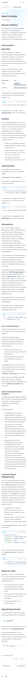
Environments (6, 218)
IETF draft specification (17, 272)
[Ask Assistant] (24, 101)
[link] (14, 620)
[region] (14, 84)
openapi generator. (18, 629)
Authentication (6, 113)
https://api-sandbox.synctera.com (20, 83)
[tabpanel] (14, 105)
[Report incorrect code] (19, 101)
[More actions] (26, 2)
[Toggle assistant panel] (23, 2)
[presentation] (14, 105)
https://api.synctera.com (20, 87)
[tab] (4, 101)
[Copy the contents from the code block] (22, 101)
